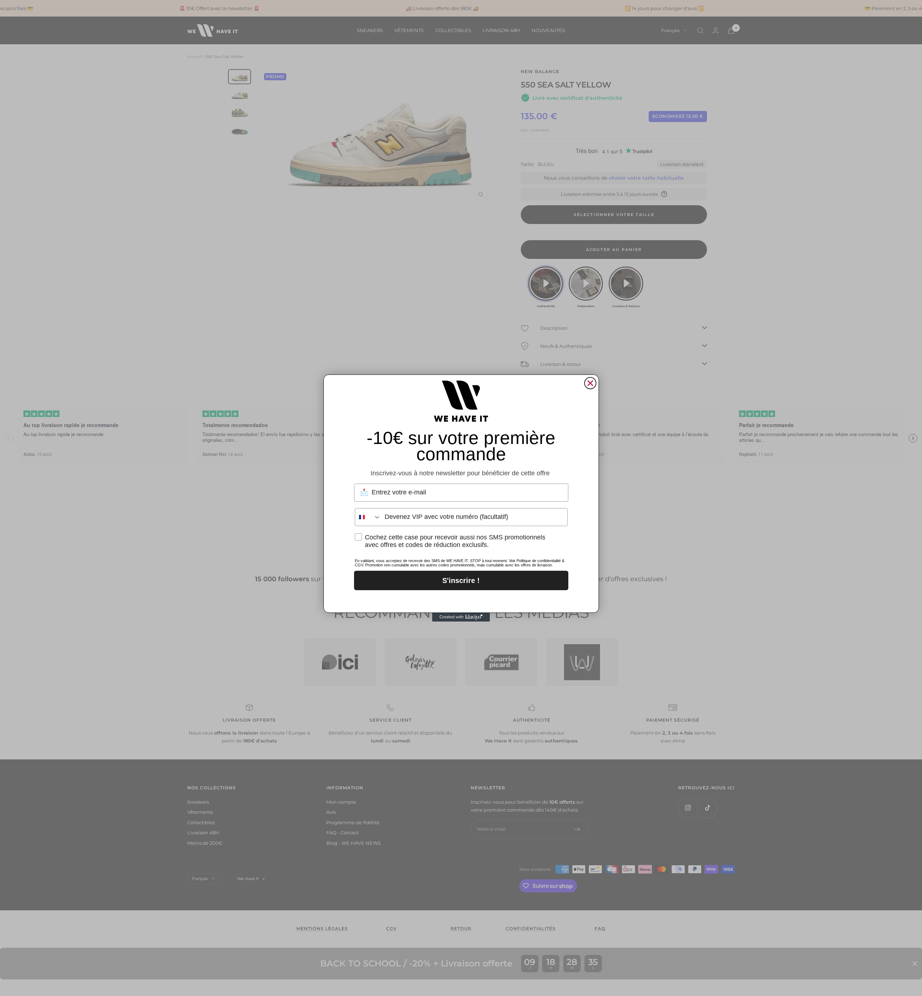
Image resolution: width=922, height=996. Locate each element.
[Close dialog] (590, 383)
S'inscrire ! (461, 580)
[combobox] (368, 517)
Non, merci (461, 600)
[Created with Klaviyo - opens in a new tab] (461, 617)
